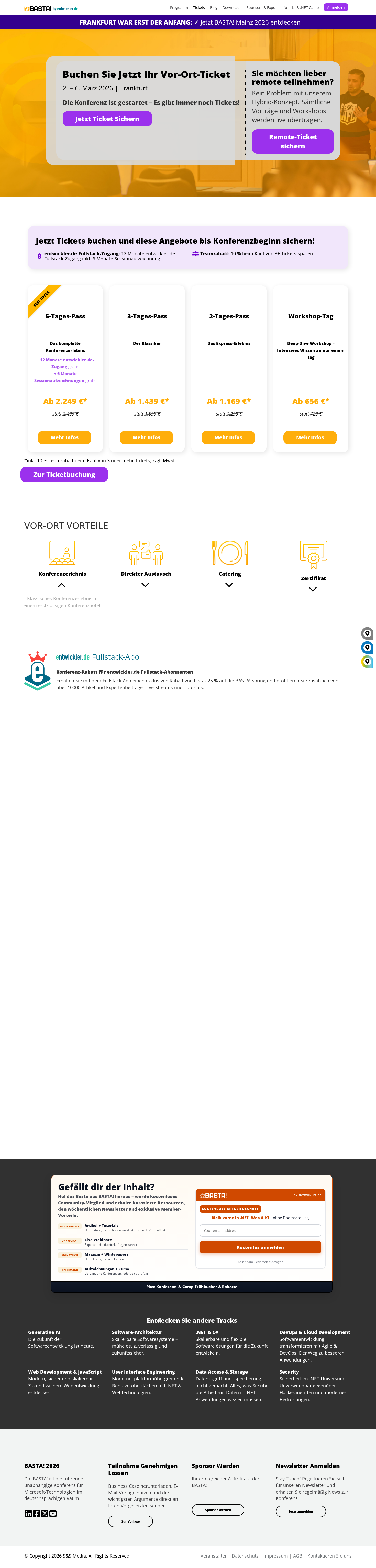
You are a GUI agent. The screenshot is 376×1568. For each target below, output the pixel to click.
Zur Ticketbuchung (64, 474)
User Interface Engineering (143, 1372)
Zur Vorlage (130, 1521)
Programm (179, 7)
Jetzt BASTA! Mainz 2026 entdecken (190, 22)
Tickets (199, 7)
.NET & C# (207, 1332)
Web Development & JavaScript (65, 1372)
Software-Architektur (137, 1332)
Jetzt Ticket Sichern (107, 118)
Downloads (232, 7)
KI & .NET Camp (305, 7)
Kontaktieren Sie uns (329, 1556)
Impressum (275, 1556)
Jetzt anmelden (301, 1511)
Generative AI (44, 1332)
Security (289, 1372)
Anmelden (336, 7)
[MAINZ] (367, 650)
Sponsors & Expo (261, 7)
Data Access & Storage (222, 1372)
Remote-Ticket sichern (293, 141)
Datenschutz (245, 1556)
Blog (213, 7)
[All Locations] (367, 662)
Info (283, 7)
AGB (297, 1556)
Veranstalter (214, 1556)
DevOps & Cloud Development (315, 1332)
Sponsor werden (218, 1510)
